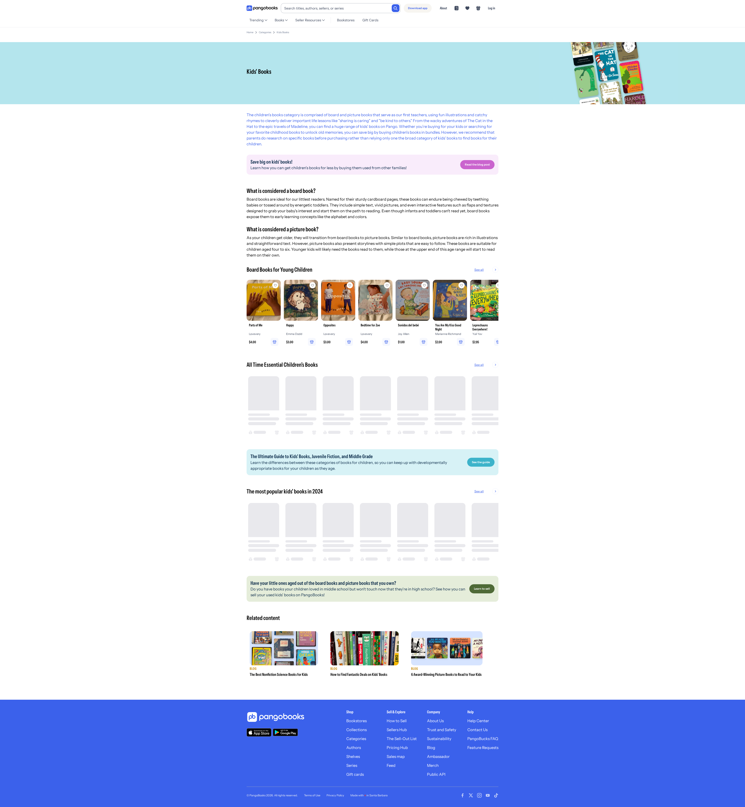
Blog (431, 747)
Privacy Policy (335, 795)
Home (250, 32)
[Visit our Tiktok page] (496, 795)
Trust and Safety (441, 729)
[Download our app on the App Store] (259, 732)
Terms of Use (312, 795)
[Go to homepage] (262, 8)
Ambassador (438, 756)
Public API (436, 774)
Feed (391, 765)
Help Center (478, 721)
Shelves (353, 756)
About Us (435, 721)
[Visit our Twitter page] (471, 795)
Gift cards (355, 774)
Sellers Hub (397, 729)
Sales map (396, 756)
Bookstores (345, 20)
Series (351, 765)
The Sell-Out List (402, 738)
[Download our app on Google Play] (285, 732)
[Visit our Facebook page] (462, 795)
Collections (356, 729)
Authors (353, 747)
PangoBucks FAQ (482, 738)
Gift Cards (370, 20)
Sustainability (439, 738)
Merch (433, 765)
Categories (265, 32)
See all (479, 269)
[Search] (395, 8)
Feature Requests (482, 747)
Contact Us (477, 729)
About (443, 8)
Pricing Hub (397, 747)
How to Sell (397, 721)
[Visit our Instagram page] (479, 795)
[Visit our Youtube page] (487, 795)
